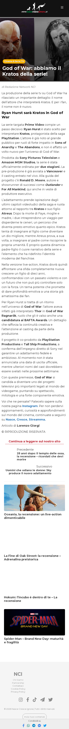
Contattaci (18, 685)
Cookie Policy (18, 689)
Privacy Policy (18, 691)
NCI (18, 674)
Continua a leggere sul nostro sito (34, 441)
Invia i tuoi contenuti (34, 716)
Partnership (18, 683)
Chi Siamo (18, 680)
